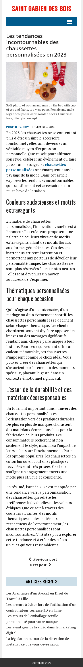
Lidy (26, 127)
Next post (38, 564)
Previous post (45, 559)
